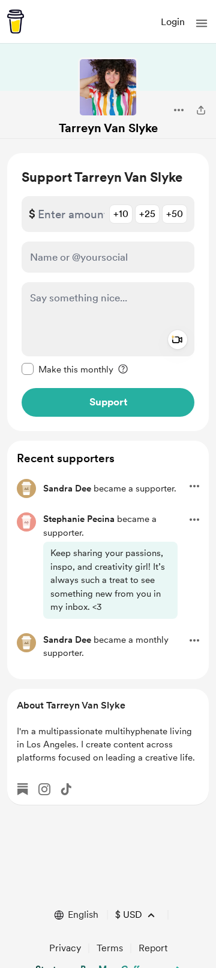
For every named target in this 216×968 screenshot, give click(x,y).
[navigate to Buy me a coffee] (15, 21)
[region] (108, 292)
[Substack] (23, 789)
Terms (110, 948)
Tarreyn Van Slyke (108, 128)
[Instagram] (44, 789)
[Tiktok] (66, 789)
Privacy (65, 948)
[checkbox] (67, 369)
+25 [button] (147, 213)
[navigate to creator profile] (108, 87)
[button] (201, 23)
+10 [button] (120, 213)
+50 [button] (174, 213)
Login (173, 22)
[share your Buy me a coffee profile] (201, 110)
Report (153, 948)
